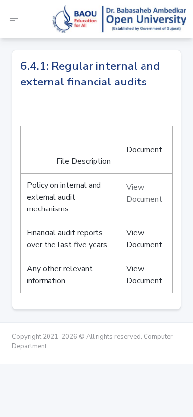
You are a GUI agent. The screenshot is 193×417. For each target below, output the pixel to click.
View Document (144, 193)
